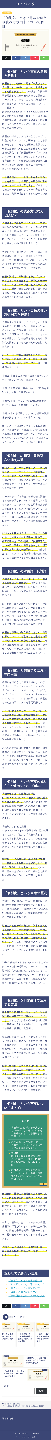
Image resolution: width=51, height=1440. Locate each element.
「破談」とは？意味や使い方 (24, 1292)
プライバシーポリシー (20, 1433)
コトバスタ (25, 3)
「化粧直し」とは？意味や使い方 (26, 1284)
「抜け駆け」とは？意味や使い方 (26, 1295)
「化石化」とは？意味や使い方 (25, 1280)
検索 (6, 1386)
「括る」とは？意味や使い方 (24, 1288)
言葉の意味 (7, 12)
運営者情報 (7, 1418)
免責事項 (36, 1433)
